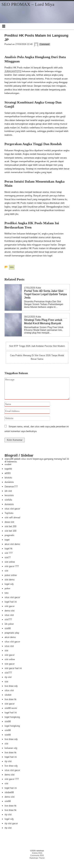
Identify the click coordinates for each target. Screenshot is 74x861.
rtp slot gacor (11, 823)
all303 (7, 473)
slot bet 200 (10, 526)
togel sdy (9, 584)
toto (6, 593)
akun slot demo (12, 544)
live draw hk (11, 699)
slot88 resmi (11, 708)
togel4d (8, 468)
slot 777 (9, 553)
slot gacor (9, 606)
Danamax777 (11, 486)
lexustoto (9, 495)
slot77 (8, 557)
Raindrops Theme (37, 858)
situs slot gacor (12, 508)
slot (6, 570)
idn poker (9, 624)
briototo (8, 477)
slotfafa (8, 500)
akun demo (10, 637)
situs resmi (26, 459)
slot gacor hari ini (13, 668)
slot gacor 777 (12, 566)
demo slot (9, 610)
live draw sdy (11, 686)
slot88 (8, 628)
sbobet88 (9, 792)
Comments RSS (37, 855)
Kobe (38, 287)
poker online (11, 575)
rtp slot (8, 677)
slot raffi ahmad (12, 517)
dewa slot (9, 522)
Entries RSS (37, 853)
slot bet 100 (10, 531)
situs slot (9, 615)
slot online (10, 562)
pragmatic (9, 535)
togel (7, 539)
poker (7, 588)
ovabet (8, 464)
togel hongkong (12, 717)
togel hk (9, 548)
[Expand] (3, 26)
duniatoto (9, 482)
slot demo (9, 579)
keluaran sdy (11, 748)
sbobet (8, 695)
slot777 (8, 619)
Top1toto (9, 513)
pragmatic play (12, 633)
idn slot (8, 491)
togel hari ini (11, 601)
